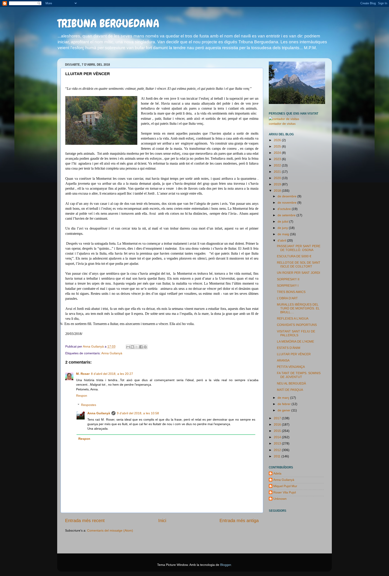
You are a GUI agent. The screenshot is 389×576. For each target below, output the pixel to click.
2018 (278, 190)
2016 (278, 424)
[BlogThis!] (132, 347)
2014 (278, 437)
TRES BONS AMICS (291, 292)
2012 (278, 450)
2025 (278, 146)
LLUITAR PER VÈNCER (294, 354)
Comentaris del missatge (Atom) (110, 530)
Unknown (280, 498)
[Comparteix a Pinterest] (145, 347)
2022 (278, 165)
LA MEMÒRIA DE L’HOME (295, 341)
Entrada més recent (85, 520)
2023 (278, 159)
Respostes (88, 405)
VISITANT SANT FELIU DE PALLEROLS (296, 333)
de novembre (287, 202)
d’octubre (285, 209)
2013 (278, 443)
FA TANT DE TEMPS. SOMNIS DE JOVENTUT (299, 375)
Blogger (225, 565)
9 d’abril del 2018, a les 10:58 (138, 413)
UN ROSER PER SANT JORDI (298, 272)
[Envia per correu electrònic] (128, 347)
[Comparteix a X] (136, 347)
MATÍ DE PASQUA (290, 390)
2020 (278, 178)
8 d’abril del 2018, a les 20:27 (112, 374)
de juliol (283, 221)
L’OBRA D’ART (287, 298)
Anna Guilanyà (111, 353)
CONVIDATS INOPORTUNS (297, 325)
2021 (278, 171)
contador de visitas (282, 123)
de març (284, 397)
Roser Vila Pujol (284, 492)
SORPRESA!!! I (288, 285)
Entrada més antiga (239, 520)
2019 (278, 184)
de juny (283, 228)
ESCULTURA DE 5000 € (294, 256)
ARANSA (283, 360)
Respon (81, 395)
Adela (277, 473)
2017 (278, 418)
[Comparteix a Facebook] (141, 347)
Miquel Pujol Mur (285, 486)
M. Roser (83, 374)
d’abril (282, 240)
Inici (162, 520)
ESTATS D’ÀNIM (288, 348)
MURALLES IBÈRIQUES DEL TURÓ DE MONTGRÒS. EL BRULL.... (298, 308)
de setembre (287, 215)
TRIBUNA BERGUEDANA (108, 23)
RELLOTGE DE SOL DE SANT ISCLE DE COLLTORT (298, 264)
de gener (284, 410)
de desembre (287, 196)
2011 (277, 456)
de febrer (285, 404)
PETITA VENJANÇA (291, 367)
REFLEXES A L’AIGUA (292, 318)
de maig (284, 234)
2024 (278, 152)
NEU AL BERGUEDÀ (291, 383)
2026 (278, 140)
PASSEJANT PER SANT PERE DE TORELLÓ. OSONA (298, 248)
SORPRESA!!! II (288, 279)
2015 (278, 431)
